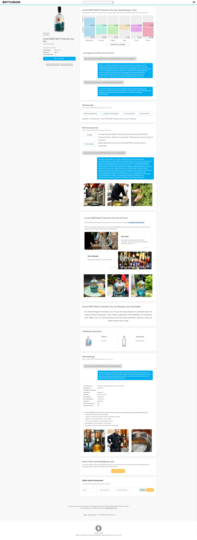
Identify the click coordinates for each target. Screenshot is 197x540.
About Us (78, 535)
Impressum (85, 535)
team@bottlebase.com (111, 508)
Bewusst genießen (107, 535)
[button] (59, 58)
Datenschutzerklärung (95, 535)
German (96, 533)
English (101, 533)
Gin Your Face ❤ (117, 535)
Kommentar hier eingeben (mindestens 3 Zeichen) (96, 484)
